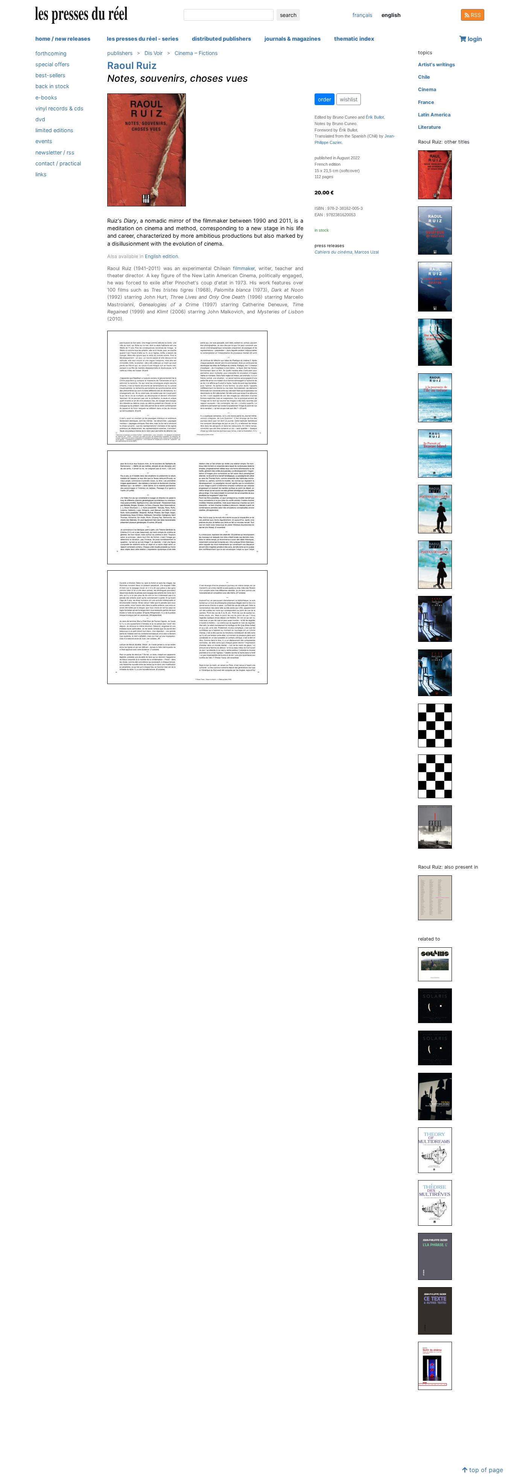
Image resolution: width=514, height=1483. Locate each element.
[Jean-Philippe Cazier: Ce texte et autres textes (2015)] (438, 1310)
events (43, 141)
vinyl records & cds (59, 108)
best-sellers (50, 75)
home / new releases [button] (62, 38)
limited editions (54, 130)
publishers (119, 53)
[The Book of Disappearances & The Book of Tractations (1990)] (438, 776)
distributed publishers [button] (221, 38)
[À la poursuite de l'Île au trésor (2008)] (438, 397)
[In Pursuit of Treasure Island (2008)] (438, 453)
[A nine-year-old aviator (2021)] (438, 286)
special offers (52, 64)
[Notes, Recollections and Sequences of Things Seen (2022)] (438, 174)
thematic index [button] (354, 38)
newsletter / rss (55, 152)
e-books (46, 97)
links (41, 174)
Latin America (434, 115)
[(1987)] (438, 826)
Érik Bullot (375, 117)
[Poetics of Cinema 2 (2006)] (438, 564)
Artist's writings (436, 64)
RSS (475, 15)
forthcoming (51, 53)
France (426, 102)
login (474, 39)
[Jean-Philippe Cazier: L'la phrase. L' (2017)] (438, 1256)
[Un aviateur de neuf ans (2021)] (438, 230)
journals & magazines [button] (293, 38)
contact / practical (58, 163)
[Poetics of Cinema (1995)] (438, 672)
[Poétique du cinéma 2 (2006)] (438, 509)
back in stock (52, 86)
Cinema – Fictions (196, 53)
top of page (485, 1470)
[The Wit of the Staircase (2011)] (438, 342)
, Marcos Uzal (347, 252)
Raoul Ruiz (132, 65)
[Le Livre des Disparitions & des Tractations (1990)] (438, 725)
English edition (161, 256)
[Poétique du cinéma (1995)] (438, 619)
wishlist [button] (348, 99)
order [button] (324, 99)
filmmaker (244, 268)
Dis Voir (153, 53)
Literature (429, 127)
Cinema (427, 89)
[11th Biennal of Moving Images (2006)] (438, 897)
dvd (40, 119)
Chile (424, 77)
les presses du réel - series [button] (142, 38)
